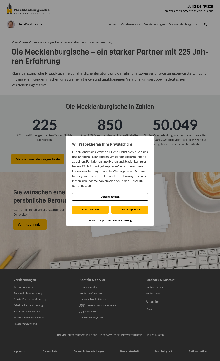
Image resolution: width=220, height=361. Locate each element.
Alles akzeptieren (130, 209)
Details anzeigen (110, 196)
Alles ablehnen (90, 209)
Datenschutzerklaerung (117, 220)
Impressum (95, 220)
